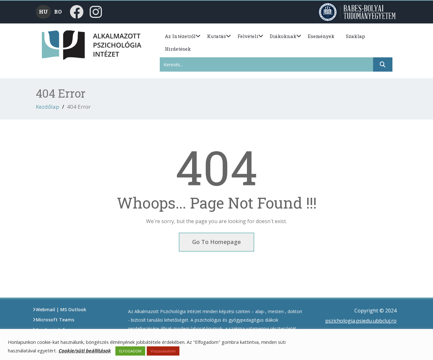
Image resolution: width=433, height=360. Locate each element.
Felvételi (247, 36)
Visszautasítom (163, 351)
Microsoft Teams (55, 320)
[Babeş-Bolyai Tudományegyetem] (357, 12)
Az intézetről (180, 36)
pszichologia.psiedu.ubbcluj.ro (361, 320)
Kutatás (216, 36)
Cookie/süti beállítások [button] (84, 350)
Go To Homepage (216, 242)
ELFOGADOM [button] (130, 351)
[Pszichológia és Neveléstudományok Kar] (52, 44)
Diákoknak (283, 36)
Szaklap (355, 36)
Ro (58, 11)
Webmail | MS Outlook (61, 309)
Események (321, 36)
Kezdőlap (47, 106)
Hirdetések (178, 49)
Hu (43, 11)
